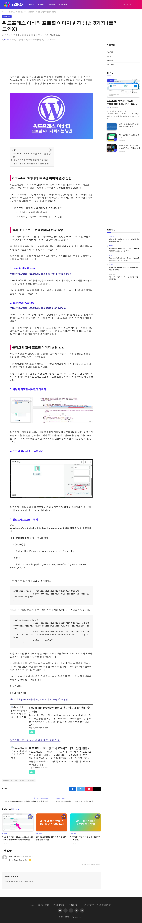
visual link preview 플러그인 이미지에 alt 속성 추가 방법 (39, 699)
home (4, 12)
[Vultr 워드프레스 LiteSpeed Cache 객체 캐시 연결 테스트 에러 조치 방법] (18, 822)
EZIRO (6, 40)
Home (31, 4)
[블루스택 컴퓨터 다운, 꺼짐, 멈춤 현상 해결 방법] (112, 126)
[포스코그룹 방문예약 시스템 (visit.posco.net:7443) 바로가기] (123, 88)
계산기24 (111, 236)
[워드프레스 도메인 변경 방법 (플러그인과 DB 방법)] (85, 822)
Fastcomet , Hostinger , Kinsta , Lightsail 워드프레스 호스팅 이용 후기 (124, 250)
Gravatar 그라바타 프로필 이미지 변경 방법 (32, 155)
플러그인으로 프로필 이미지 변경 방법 (30, 160)
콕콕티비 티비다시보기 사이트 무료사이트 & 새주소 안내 (129, 146)
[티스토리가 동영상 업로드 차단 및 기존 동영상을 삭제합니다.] (51, 822)
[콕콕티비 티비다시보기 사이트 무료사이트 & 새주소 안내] (112, 148)
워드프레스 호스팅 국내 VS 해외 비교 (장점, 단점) (35, 740)
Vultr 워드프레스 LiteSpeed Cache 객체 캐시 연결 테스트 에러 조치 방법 (17, 838)
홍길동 (111, 264)
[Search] (134, 4)
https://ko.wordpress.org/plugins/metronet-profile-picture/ (41, 273)
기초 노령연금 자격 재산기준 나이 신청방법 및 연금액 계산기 (124, 240)
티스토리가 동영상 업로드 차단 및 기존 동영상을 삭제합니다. (51, 838)
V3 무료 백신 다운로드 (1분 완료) (129, 136)
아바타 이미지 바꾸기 (10, 780)
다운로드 (110, 56)
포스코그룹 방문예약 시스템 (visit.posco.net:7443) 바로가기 (122, 102)
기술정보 (51, 4)
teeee (111, 255)
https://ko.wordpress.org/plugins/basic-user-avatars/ (38, 308)
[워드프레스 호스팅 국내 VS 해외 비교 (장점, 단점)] (51, 760)
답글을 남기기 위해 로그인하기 (91, 864)
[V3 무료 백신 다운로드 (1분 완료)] (112, 137)
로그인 (23, 881)
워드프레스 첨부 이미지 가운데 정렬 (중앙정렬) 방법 (75, 801)
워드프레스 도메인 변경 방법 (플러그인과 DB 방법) (85, 838)
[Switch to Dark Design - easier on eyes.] (137, 4)
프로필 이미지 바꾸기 (27, 780)
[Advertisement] (51, 59)
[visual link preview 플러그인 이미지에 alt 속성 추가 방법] (51, 720)
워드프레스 (63, 4)
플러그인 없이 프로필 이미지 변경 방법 (31, 163)
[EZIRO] (13, 4)
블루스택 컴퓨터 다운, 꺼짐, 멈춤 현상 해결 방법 (129, 125)
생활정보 (41, 4)
